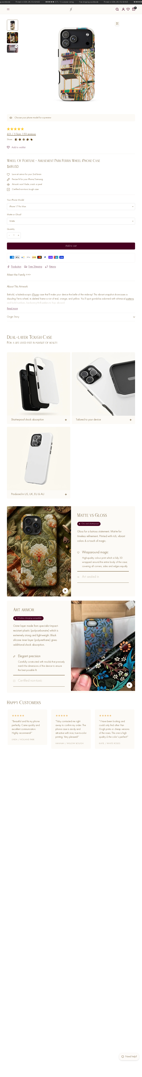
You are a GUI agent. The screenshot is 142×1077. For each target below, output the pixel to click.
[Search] (117, 9)
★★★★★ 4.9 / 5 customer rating (51, 2)
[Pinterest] (23, 139)
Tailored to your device (88, 419)
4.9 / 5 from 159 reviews (21, 134)
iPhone (35, 294)
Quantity (11, 229)
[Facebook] (16, 139)
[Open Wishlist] (128, 9)
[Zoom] (117, 23)
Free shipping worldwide (80, 2)
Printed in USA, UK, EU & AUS (19, 2)
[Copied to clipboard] (31, 139)
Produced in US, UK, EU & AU (27, 494)
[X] (19, 139)
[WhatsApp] (27, 139)
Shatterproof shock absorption (27, 419)
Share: (10, 139)
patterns (130, 299)
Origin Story (13, 317)
